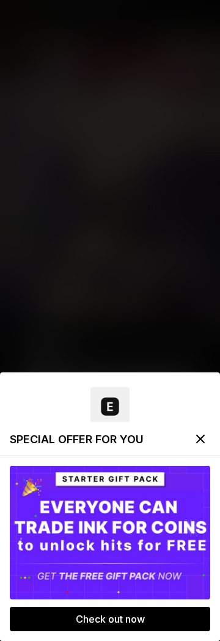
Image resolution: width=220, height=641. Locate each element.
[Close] (200, 439)
